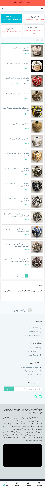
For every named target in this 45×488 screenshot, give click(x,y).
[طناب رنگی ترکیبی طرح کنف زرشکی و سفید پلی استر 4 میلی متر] (37, 262)
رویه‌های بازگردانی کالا (31, 371)
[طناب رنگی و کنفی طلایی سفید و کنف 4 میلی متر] (37, 156)
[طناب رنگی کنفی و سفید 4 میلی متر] (37, 96)
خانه (42, 40)
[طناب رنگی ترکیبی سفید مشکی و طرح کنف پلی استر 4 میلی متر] (37, 217)
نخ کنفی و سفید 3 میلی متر (19, 124)
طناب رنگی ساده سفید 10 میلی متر (17, 64)
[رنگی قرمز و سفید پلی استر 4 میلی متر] (37, 81)
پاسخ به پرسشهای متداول (29, 367)
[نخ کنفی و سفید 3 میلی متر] (37, 126)
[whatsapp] (35, 396)
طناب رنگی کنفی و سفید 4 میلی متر (17, 94)
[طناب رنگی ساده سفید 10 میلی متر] (37, 66)
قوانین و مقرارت (33, 375)
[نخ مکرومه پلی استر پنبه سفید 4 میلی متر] (37, 51)
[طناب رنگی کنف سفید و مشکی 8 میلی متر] (37, 111)
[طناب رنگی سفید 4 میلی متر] (37, 141)
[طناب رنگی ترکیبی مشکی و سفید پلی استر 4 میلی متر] (37, 186)
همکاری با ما (34, 348)
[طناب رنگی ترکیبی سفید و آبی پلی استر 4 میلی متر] (37, 232)
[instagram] (40, 396)
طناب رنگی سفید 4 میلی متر (19, 139)
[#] (42, 9)
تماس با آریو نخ (32, 351)
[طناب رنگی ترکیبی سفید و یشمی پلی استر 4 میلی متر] (37, 171)
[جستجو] (3, 9)
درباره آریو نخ (33, 355)
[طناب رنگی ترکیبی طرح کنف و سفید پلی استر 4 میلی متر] (37, 247)
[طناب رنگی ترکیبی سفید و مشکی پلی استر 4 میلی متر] (37, 201)
